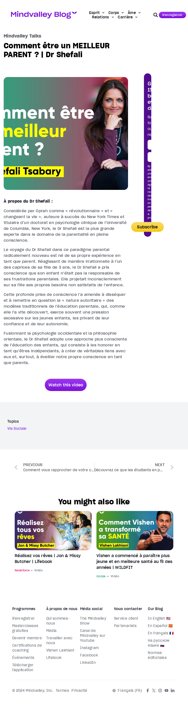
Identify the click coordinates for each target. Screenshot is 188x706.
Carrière (125, 17)
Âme (132, 13)
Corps (113, 13)
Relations (100, 17)
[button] (156, 15)
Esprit (94, 13)
